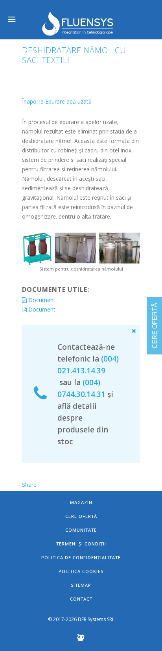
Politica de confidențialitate (81, 557)
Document (41, 300)
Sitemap (81, 585)
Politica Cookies (81, 571)
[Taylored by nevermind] (81, 639)
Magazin (81, 502)
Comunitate (81, 530)
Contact (81, 599)
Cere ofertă (81, 516)
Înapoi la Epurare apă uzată (57, 101)
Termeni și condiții (81, 544)
